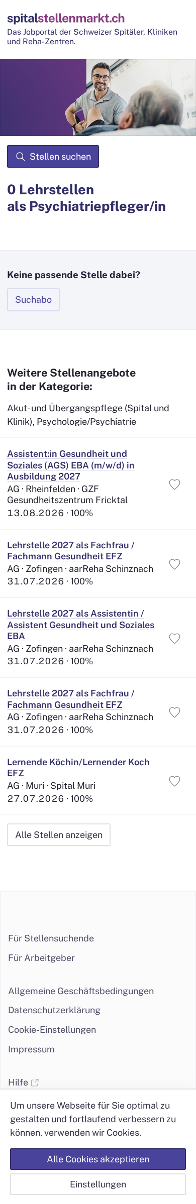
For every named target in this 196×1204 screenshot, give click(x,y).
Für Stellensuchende (51, 938)
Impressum (31, 1049)
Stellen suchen (60, 156)
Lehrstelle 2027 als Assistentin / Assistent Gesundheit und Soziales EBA (80, 624)
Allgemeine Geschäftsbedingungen (81, 991)
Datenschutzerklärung (54, 1010)
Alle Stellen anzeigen (59, 834)
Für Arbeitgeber (41, 957)
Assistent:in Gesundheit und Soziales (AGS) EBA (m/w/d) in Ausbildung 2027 (71, 464)
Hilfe (19, 1082)
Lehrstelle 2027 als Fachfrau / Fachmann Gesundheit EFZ (71, 551)
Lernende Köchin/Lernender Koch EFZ (78, 768)
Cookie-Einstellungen (52, 1029)
